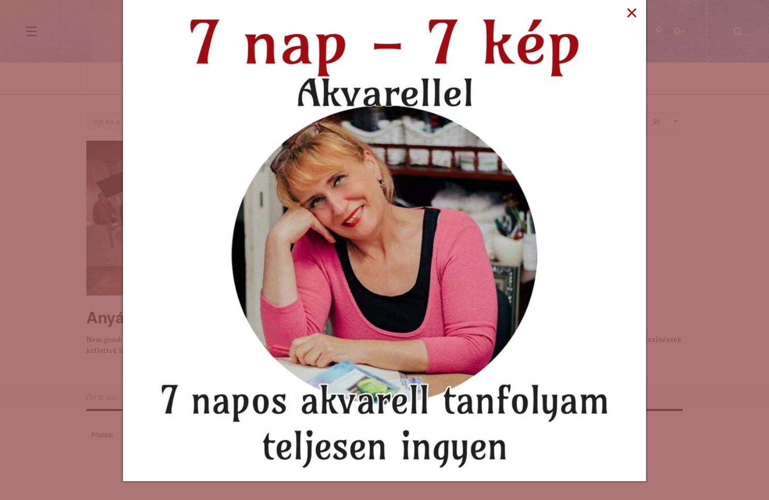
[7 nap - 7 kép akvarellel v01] (384, 239)
